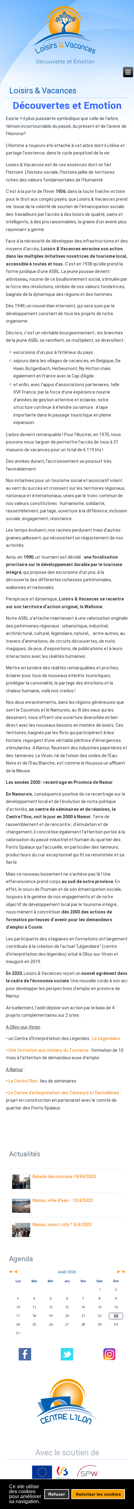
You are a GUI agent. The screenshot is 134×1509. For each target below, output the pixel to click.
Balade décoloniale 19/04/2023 (64, 1176)
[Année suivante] (123, 1272)
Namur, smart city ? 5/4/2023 (62, 1224)
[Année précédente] (10, 1272)
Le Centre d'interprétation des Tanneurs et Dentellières (64, 1092)
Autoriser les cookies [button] (98, 1494)
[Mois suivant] (119, 1272)
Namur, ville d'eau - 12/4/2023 (62, 1200)
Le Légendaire (106, 1038)
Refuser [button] (56, 1494)
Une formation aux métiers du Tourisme (48, 1050)
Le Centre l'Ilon (22, 1080)
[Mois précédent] (15, 1272)
